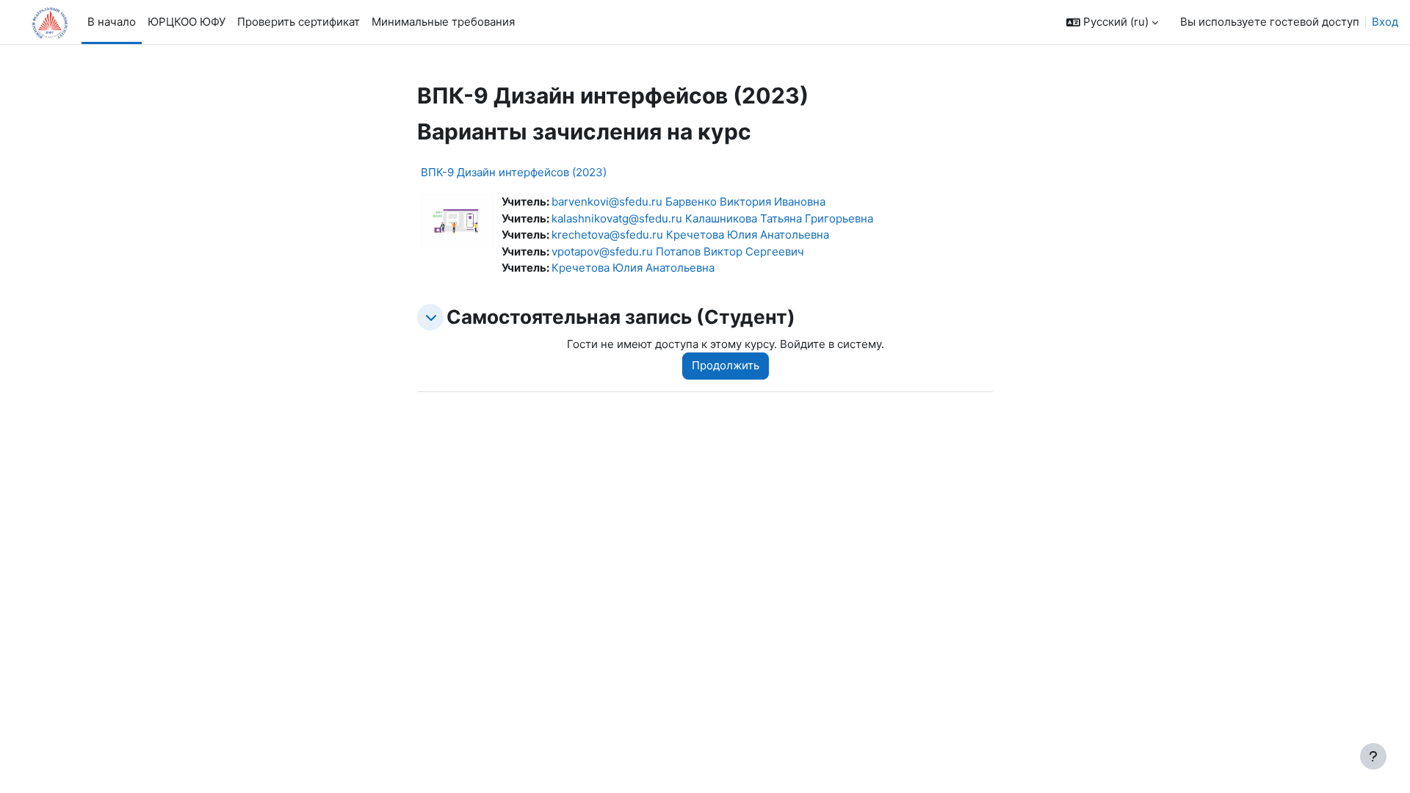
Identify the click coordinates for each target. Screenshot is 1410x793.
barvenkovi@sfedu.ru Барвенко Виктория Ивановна (688, 202)
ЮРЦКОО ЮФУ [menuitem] (186, 22)
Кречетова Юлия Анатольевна (633, 268)
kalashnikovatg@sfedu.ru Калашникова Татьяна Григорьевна (712, 218)
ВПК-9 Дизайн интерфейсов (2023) (514, 172)
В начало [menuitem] (111, 22)
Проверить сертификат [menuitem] (298, 22)
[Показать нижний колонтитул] (1373, 756)
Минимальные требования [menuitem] (443, 22)
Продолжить (725, 365)
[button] (1112, 22)
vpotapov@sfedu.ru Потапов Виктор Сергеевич (678, 251)
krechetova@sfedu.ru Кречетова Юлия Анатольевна (690, 235)
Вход (1385, 22)
